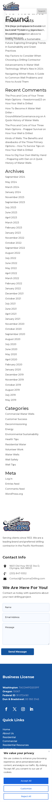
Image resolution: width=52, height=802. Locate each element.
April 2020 (11, 359)
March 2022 (12, 278)
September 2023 (15, 202)
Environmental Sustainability (22, 434)
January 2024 (13, 192)
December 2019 (14, 374)
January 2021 (12, 319)
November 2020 (14, 324)
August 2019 (12, 390)
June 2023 (11, 212)
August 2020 (12, 339)
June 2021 (11, 308)
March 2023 (12, 222)
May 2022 (11, 268)
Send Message (17, 651)
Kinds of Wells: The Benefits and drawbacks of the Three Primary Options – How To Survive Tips (24, 142)
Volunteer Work (14, 449)
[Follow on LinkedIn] (31, 709)
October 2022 (13, 243)
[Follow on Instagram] (23, 709)
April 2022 (11, 273)
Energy (9, 429)
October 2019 (13, 385)
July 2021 (10, 303)
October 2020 (13, 329)
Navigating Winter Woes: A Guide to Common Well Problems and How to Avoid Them (24, 77)
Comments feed (15, 488)
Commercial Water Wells (19, 414)
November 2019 (14, 379)
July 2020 (10, 344)
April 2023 (11, 217)
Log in (8, 478)
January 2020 (13, 369)
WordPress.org (14, 494)
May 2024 (11, 182)
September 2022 (15, 248)
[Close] (49, 751)
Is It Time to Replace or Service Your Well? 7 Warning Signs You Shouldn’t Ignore (23, 30)
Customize (26, 788)
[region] (26, 775)
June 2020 (11, 349)
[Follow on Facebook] (6, 709)
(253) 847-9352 (18, 573)
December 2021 (14, 293)
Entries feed (12, 483)
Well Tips (10, 464)
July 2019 (10, 395)
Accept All (26, 781)
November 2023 (14, 197)
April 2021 (10, 314)
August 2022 (12, 253)
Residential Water (15, 444)
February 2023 (13, 227)
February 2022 (13, 283)
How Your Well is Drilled (19, 103)
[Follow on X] (14, 709)
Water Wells (12, 454)
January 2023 (13, 232)
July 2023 (10, 207)
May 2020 (11, 354)
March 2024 (12, 187)
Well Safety (11, 459)
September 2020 (15, 334)
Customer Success (16, 419)
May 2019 (10, 400)
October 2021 (13, 298)
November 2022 (14, 237)
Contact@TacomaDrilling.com (27, 578)
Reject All (26, 796)
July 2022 (10, 258)
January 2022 (13, 288)
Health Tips (12, 439)
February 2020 (13, 364)
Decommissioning (16, 424)
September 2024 (15, 177)
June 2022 (11, 263)
